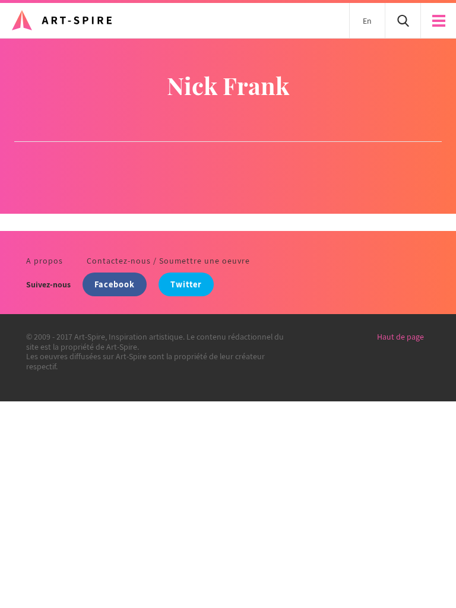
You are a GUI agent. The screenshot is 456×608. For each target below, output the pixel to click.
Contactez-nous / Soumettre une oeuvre (168, 260)
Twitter (186, 284)
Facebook (114, 284)
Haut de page (400, 336)
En (367, 20)
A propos (44, 260)
